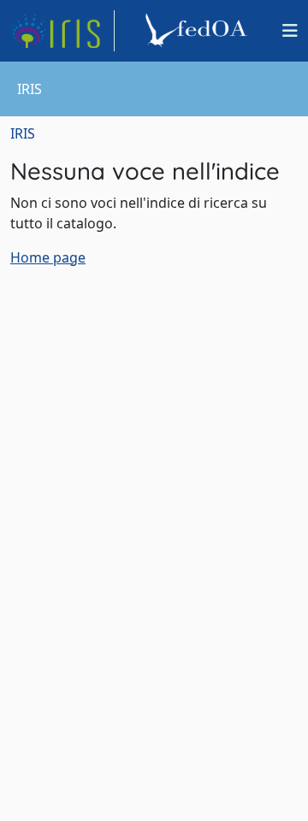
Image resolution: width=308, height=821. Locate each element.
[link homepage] (62, 30)
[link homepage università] (198, 30)
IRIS (22, 133)
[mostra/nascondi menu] (290, 30)
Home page (48, 257)
